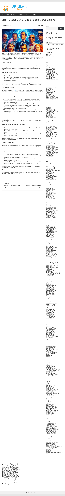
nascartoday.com (50, 415)
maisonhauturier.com (51, 411)
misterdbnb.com (50, 270)
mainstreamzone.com (51, 207)
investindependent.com (51, 408)
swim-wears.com (50, 76)
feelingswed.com (50, 395)
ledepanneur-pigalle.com (51, 132)
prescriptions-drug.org (51, 84)
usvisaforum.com (50, 331)
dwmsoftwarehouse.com (52, 389)
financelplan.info (50, 171)
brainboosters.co (50, 319)
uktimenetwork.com (50, 310)
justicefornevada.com (51, 213)
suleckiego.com (49, 159)
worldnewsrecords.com (51, 254)
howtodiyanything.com (51, 406)
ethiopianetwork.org (50, 211)
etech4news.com (50, 392)
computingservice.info (51, 217)
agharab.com (49, 367)
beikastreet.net (49, 65)
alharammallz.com (50, 378)
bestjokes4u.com (50, 185)
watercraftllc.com (50, 375)
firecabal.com (49, 396)
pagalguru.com (49, 418)
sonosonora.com (50, 348)
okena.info (48, 356)
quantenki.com (49, 249)
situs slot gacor (12, 470)
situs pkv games (50, 56)
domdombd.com (50, 283)
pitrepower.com (49, 145)
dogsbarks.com (49, 388)
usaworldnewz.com (50, 311)
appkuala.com (49, 115)
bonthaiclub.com (50, 344)
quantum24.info (49, 248)
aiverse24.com (49, 440)
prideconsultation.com (51, 183)
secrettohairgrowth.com (51, 119)
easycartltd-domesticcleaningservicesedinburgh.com (55, 452)
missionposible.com (50, 148)
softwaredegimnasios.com (52, 429)
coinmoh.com (49, 384)
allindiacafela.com (50, 142)
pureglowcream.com (51, 117)
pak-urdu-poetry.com (51, 221)
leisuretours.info (50, 214)
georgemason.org (50, 164)
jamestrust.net (49, 101)
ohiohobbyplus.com (50, 338)
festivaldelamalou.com (51, 73)
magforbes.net (49, 88)
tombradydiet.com (50, 343)
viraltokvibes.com (50, 86)
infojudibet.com (49, 173)
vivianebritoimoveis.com (51, 87)
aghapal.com (49, 362)
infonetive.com (49, 125)
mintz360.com (49, 190)
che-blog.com (49, 180)
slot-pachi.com (49, 197)
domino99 (8, 463)
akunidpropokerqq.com (51, 357)
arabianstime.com (50, 380)
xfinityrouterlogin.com (51, 150)
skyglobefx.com (49, 240)
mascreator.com (50, 412)
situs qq (4, 480)
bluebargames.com (50, 72)
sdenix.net (48, 90)
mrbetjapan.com (50, 113)
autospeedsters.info (51, 236)
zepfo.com (48, 422)
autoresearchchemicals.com (52, 157)
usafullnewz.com (50, 309)
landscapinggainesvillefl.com (52, 410)
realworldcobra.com (50, 234)
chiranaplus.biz (49, 135)
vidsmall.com (49, 252)
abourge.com (49, 376)
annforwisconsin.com (51, 323)
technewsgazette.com (51, 110)
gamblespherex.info (50, 241)
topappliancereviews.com (52, 152)
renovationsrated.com (51, 433)
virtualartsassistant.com (51, 263)
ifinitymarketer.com (50, 288)
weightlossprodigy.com (51, 192)
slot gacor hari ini (12, 467)
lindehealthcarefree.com (51, 166)
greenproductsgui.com (51, 202)
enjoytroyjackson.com (51, 390)
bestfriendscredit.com (51, 359)
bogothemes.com (50, 339)
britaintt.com (49, 449)
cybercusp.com (49, 448)
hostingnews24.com (50, 404)
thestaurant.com (50, 275)
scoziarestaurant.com (51, 434)
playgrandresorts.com (51, 301)
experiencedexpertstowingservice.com (54, 259)
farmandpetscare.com (51, 216)
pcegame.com (49, 419)
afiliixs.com (48, 377)
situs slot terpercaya (14, 469)
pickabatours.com (50, 169)
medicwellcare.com (50, 251)
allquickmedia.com (50, 109)
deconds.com (49, 450)
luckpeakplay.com (50, 293)
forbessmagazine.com (51, 397)
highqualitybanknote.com (52, 403)
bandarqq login (9, 474)
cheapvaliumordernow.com (52, 265)
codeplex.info (49, 355)
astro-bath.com (49, 361)
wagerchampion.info (51, 237)
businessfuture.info (50, 172)
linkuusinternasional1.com (52, 349)
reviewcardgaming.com (51, 257)
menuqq (14, 478)
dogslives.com (49, 225)
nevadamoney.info (50, 130)
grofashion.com (50, 295)
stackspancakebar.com (51, 136)
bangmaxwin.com (50, 124)
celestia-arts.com (50, 70)
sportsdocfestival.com (51, 303)
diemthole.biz (49, 107)
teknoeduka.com (50, 424)
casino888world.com (51, 269)
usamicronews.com (50, 294)
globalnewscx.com (50, 224)
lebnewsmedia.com (50, 347)
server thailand (9, 482)
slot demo (9, 476)
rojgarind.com (49, 203)
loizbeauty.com (49, 103)
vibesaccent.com (50, 317)
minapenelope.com (50, 335)
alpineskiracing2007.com (52, 143)
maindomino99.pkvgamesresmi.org (10, 484)
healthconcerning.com (51, 203)
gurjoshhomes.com (50, 342)
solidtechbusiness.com (51, 256)
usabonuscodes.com (51, 427)
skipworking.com (50, 102)
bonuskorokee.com (50, 280)
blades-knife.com (50, 230)
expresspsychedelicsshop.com (53, 393)
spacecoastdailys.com (51, 431)
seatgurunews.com (50, 353)
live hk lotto (49, 54)
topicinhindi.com (50, 164)
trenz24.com (49, 102)
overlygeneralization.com (52, 210)
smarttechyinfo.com (51, 193)
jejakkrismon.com (50, 106)
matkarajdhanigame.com (52, 176)
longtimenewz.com (50, 291)
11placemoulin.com (50, 189)
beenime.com (49, 266)
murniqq (4, 479)
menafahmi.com (50, 413)
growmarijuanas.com (51, 208)
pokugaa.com (49, 299)
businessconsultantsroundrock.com (54, 446)
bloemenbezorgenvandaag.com (53, 118)
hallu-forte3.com (50, 139)
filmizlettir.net (49, 66)
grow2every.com (50, 399)
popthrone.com (49, 177)
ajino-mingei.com (50, 340)
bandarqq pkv (14, 463)
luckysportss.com (50, 292)
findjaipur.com (49, 324)
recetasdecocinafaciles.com (52, 370)
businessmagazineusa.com (52, 250)
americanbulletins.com (51, 379)
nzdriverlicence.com (50, 417)
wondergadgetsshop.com (52, 352)
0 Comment (40, 25)
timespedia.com (50, 105)
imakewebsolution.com (51, 179)
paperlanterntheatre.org (51, 373)
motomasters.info (50, 245)
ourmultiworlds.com (50, 67)
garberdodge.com (50, 75)
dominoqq (48, 59)
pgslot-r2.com (49, 419)
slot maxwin (12, 468)
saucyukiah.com (50, 64)
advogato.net (49, 93)
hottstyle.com (49, 405)
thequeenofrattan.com (51, 228)
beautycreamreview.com (51, 383)
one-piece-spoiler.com (51, 231)
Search (47, 26)
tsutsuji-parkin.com (50, 366)
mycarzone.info (49, 246)
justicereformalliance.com (52, 336)
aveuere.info (49, 200)
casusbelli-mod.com (51, 345)
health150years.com (50, 83)
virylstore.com (49, 82)
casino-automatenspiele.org (52, 98)
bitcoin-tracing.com (50, 444)
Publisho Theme (28, 492)
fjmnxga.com (49, 122)
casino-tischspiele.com (51, 99)
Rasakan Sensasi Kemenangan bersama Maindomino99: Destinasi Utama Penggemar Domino (33, 187)
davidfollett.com (50, 327)
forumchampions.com (51, 71)
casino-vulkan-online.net (52, 144)
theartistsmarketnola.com (52, 134)
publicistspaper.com (50, 438)
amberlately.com (50, 320)
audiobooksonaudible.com (52, 442)
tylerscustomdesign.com (52, 79)
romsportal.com (50, 302)
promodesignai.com (50, 437)
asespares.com (49, 380)
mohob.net (48, 191)
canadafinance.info (50, 129)
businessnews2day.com (51, 253)
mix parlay (12, 477)
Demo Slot (27, 14)
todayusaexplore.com (51, 312)
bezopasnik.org (49, 122)
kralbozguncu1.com (50, 409)
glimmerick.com (49, 326)
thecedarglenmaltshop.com (52, 163)
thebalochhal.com (50, 315)
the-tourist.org (49, 92)
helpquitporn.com (50, 402)
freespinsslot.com (50, 198)
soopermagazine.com (51, 430)
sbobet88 (11, 466)
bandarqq (48, 58)
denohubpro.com (50, 229)
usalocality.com (49, 313)
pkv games (48, 55)
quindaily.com (49, 438)
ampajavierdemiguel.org (51, 318)
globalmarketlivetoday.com (52, 398)
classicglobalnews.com (51, 447)
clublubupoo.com (50, 277)
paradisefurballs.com (51, 199)
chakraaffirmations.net (51, 184)
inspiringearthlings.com (51, 407)
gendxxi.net (48, 244)
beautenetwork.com (50, 443)
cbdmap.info (49, 174)
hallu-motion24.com (50, 140)
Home (2, 14)
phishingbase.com (50, 297)
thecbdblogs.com (50, 156)
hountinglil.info (49, 183)
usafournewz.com (50, 314)
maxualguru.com (50, 195)
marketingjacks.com (50, 151)
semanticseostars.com (51, 206)
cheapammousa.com (51, 368)
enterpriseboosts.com (51, 96)
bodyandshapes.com (51, 445)
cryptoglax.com (49, 337)
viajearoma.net (49, 365)
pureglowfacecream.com (52, 111)
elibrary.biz (48, 360)
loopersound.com (50, 334)
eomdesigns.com (50, 242)
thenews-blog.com (50, 425)
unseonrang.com (50, 220)
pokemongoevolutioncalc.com (53, 296)
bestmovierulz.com (50, 332)
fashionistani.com (50, 394)
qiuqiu (47, 60)
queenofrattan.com (50, 227)
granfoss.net (49, 141)
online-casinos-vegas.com (52, 149)
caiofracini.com (49, 218)
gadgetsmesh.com (50, 212)
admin (4, 25)
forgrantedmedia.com (51, 77)
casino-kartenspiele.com (52, 97)
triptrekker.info (49, 243)
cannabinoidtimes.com (51, 201)
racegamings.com (50, 298)
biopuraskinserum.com (51, 127)
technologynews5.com (51, 423)
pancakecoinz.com (50, 181)
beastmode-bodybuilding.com (53, 170)
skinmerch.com (49, 330)
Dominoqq (34, 14)
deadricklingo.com (50, 239)
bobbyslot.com (49, 188)
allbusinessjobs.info (50, 167)
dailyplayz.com (49, 284)
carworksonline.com (50, 80)
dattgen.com (49, 386)
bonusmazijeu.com (50, 278)
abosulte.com (49, 439)
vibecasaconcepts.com (51, 247)
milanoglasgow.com (50, 138)
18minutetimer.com (50, 205)
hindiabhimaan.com (50, 154)
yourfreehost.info (50, 341)
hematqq (8, 479)
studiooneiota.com (50, 232)
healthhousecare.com (51, 400)
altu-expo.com (49, 363)
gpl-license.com (50, 399)
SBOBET (13, 14)
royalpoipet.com (50, 274)
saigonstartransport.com (52, 123)
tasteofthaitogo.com (51, 120)
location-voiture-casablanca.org (53, 260)
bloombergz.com (50, 95)
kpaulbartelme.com (50, 261)
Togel (7, 14)
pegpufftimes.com (50, 69)
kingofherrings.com (50, 112)
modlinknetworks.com (51, 290)
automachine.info (50, 235)
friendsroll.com (49, 350)
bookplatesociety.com (51, 346)
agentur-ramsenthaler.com (52, 241)
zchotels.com (49, 421)
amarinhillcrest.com (50, 91)
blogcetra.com (49, 222)
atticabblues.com (50, 381)
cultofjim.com (49, 325)
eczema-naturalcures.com (52, 361)
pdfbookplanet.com (50, 226)
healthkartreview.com (51, 401)
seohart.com (49, 435)
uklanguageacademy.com (52, 165)
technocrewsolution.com (52, 85)
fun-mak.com (49, 268)
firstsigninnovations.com (52, 74)
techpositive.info (50, 219)
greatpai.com (49, 372)
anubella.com (49, 441)
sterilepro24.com (50, 255)
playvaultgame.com (50, 300)
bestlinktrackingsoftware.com (53, 276)
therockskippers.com (51, 141)
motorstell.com (49, 83)
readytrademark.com (51, 432)
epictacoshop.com (50, 126)
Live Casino (19, 14)
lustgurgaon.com (50, 186)
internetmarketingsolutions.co (53, 222)
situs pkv (9, 464)
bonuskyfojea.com (50, 279)
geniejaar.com (49, 187)
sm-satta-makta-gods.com (52, 428)
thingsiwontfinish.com (51, 305)
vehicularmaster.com (51, 316)
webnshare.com (49, 209)
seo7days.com (49, 116)
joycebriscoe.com (50, 321)
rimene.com (49, 131)
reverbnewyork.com (50, 329)
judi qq (15, 466)
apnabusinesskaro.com (51, 158)
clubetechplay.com (50, 282)
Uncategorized (9, 177)
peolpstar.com (49, 78)
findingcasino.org (50, 233)
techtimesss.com (50, 81)
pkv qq (3, 463)
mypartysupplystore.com (52, 322)
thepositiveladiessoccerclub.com (53, 369)
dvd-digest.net (49, 133)
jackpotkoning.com (50, 289)
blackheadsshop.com (51, 260)
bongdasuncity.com (50, 196)
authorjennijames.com (51, 364)
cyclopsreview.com (50, 385)
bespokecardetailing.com (52, 358)
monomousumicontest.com (52, 238)
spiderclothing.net (50, 351)
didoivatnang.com (50, 387)
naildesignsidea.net (50, 371)
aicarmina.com (49, 322)
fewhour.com (49, 204)
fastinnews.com (50, 286)
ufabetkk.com (49, 108)
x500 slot (14, 465)
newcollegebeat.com (51, 328)
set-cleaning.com (50, 436)
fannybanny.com (50, 287)
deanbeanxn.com (50, 175)
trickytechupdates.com (51, 153)
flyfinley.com (49, 182)
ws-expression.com (50, 420)
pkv (47, 57)
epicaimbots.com (50, 391)
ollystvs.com (49, 223)
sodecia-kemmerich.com (52, 267)
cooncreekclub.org (50, 68)
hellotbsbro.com (50, 215)
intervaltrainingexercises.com (53, 272)
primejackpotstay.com (51, 299)
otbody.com (49, 100)
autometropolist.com (51, 382)
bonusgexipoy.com (50, 280)
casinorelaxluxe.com (51, 281)
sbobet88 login (16, 476)
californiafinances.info (51, 128)
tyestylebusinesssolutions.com (53, 273)
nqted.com (48, 416)
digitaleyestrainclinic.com (52, 147)
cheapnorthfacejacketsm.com (53, 341)
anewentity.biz (49, 114)
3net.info (48, 354)
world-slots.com (50, 178)
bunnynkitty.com (50, 121)
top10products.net (50, 168)
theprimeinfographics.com (52, 264)
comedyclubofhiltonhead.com (53, 262)
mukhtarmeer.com (50, 414)
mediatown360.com (50, 146)
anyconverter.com (50, 104)
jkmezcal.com (49, 271)
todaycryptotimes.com (51, 426)
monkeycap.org (49, 89)
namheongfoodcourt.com (52, 137)
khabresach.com (50, 155)
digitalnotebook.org (50, 194)
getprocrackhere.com (51, 285)
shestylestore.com (50, 304)
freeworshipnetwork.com (52, 374)
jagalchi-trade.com (50, 333)
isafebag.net (49, 94)
